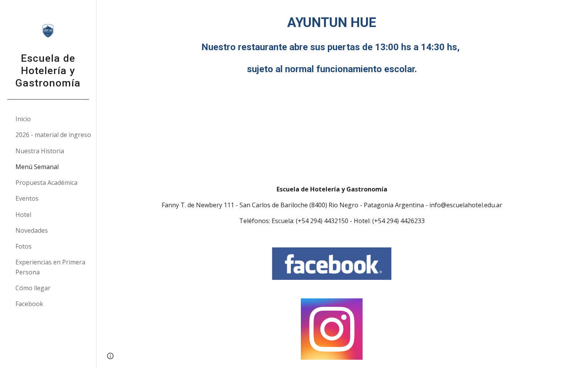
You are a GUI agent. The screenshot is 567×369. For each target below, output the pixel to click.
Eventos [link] (27, 198)
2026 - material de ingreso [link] (53, 134)
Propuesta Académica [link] (46, 182)
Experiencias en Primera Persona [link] (50, 267)
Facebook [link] (29, 304)
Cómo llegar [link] (33, 288)
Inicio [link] (23, 119)
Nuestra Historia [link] (39, 151)
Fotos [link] (23, 246)
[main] (331, 44)
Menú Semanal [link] (37, 166)
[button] (557, 11)
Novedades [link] (31, 230)
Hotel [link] (23, 214)
